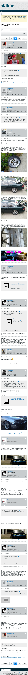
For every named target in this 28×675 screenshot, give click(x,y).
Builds (12, 13)
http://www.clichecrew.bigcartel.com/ (14, 465)
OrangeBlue (10, 370)
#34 (26, 138)
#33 (26, 114)
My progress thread (14, 454)
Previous (5, 38)
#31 (26, 50)
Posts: (18, 47)
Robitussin (10, 300)
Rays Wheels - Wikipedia (16, 398)
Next (24, 38)
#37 (26, 356)
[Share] (25, 47)
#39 (26, 446)
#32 (26, 97)
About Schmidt (14, 432)
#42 (26, 553)
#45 (26, 641)
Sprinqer (9, 438)
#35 (26, 275)
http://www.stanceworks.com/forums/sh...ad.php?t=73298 (13, 82)
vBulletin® (20, 672)
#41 (26, 507)
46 (19, 38)
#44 (26, 616)
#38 (26, 378)
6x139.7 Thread (6, 432)
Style (8, 13)
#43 (26, 588)
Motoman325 (10, 42)
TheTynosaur (10, 107)
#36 (26, 308)
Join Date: (9, 47)
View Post (20, 53)
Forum (4, 13)
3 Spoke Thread (16, 433)
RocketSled (10, 88)
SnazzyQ (9, 130)
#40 (26, 479)
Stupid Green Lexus (14, 249)
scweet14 (9, 349)
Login (25, 0)
